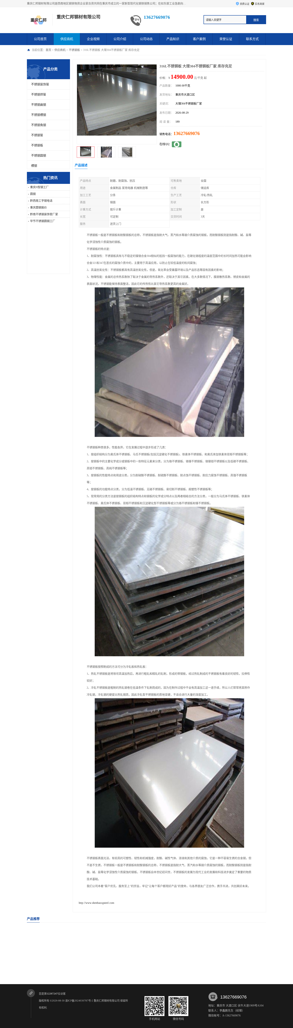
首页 (48, 49)
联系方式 (252, 39)
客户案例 (199, 39)
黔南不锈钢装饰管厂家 (44, 214)
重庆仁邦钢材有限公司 (107, 1000)
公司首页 (40, 39)
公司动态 (146, 39)
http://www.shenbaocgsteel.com (96, 902)
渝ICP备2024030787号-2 (79, 1000)
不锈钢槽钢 (38, 114)
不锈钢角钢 (38, 125)
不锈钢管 (37, 135)
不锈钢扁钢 (38, 104)
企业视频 (93, 39)
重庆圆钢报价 (38, 207)
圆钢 (33, 193)
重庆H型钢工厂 (39, 187)
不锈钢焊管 (38, 94)
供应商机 (66, 39)
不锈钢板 (74, 49)
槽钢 (34, 165)
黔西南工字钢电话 (41, 200)
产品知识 (172, 39)
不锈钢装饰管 (40, 84)
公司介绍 (119, 39)
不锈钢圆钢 (38, 155)
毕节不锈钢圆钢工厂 (42, 221)
